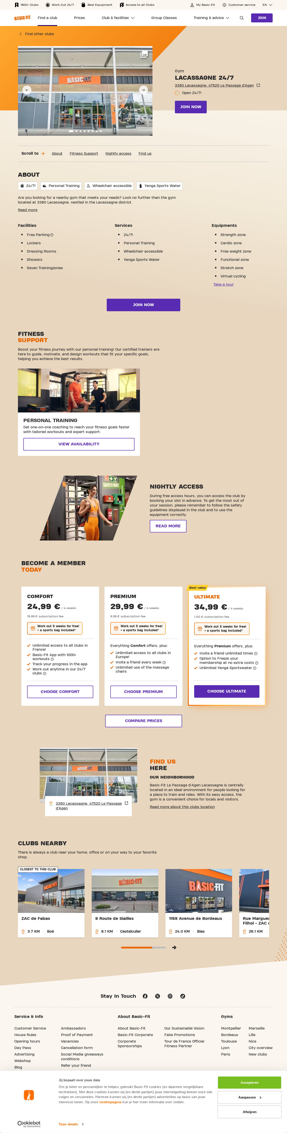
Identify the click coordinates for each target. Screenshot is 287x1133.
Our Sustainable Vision (184, 1028)
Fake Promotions (179, 1035)
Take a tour (223, 284)
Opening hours (27, 1041)
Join (262, 18)
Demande (240, 17)
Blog (18, 1067)
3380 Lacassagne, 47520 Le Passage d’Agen (214, 85)
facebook (145, 996)
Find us (145, 153)
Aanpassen (247, 1097)
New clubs (258, 1054)
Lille (252, 1035)
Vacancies (70, 1041)
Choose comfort (60, 692)
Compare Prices (143, 721)
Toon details (68, 1124)
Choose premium (143, 692)
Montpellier (231, 1028)
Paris (225, 1054)
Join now (190, 107)
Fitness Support (84, 153)
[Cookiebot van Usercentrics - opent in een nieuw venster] (29, 1124)
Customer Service (30, 1028)
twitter (157, 996)
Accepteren (250, 1082)
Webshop (22, 1061)
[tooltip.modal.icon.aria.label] (51, 234)
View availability (79, 444)
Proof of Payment (77, 1035)
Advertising (24, 1054)
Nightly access (118, 153)
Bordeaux (229, 1035)
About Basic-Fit (132, 1028)
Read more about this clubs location (182, 807)
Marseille (257, 1028)
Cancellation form (77, 1048)
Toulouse (229, 1041)
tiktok (182, 996)
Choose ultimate (226, 691)
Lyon (225, 1048)
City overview (261, 1048)
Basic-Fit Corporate (135, 1035)
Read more (27, 210)
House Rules (25, 1035)
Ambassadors (73, 1028)
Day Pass (22, 1048)
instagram (170, 996)
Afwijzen (250, 1112)
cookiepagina (110, 1102)
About (57, 153)
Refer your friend (76, 1065)
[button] (268, 5)
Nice (252, 1041)
